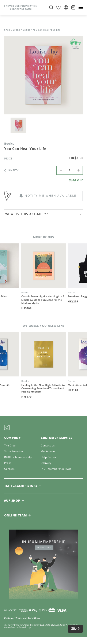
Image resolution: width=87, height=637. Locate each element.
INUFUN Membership (17, 457)
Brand (16, 30)
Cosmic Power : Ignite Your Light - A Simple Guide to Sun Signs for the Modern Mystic (42, 300)
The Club (10, 445)
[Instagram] (7, 427)
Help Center (48, 457)
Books (26, 30)
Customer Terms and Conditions (22, 617)
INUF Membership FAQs (56, 469)
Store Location (13, 451)
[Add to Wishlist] (8, 195)
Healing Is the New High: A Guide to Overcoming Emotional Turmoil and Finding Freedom (43, 388)
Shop (7, 30)
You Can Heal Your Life (47, 30)
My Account (48, 451)
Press (7, 463)
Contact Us (48, 445)
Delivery (46, 463)
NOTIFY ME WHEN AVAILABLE (50, 196)
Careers (9, 469)
